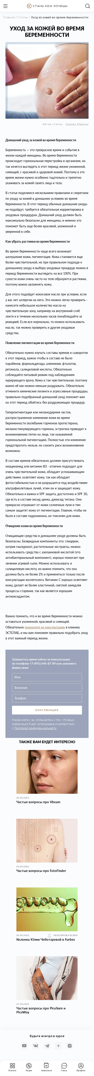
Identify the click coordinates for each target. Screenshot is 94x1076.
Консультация (47, 710)
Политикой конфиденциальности (35, 728)
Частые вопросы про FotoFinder (41, 871)
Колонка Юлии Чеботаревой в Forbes (45, 939)
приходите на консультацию (45, 627)
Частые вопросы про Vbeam (38, 802)
